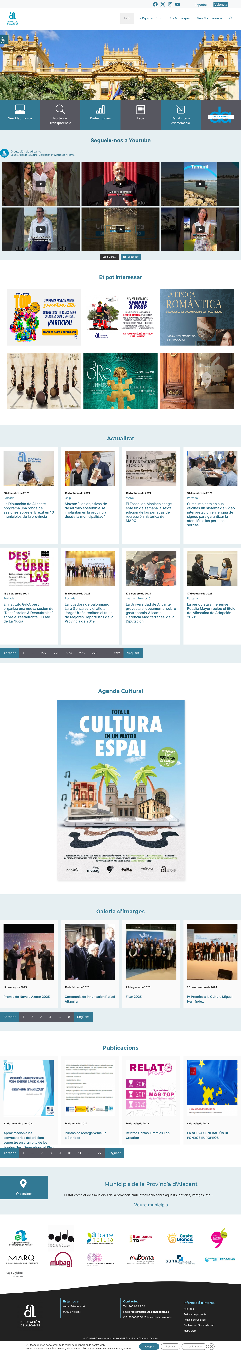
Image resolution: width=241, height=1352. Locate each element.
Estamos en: (72, 1301)
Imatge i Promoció (138, 598)
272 (44, 653)
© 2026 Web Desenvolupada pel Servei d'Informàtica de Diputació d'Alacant (120, 1338)
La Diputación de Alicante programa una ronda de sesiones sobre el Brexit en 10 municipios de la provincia (29, 510)
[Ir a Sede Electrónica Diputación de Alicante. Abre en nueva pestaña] (20, 115)
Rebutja (170, 1346)
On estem (24, 1194)
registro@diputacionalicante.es (150, 1311)
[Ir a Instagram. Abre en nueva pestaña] (170, 4)
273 (56, 653)
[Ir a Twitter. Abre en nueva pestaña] (162, 4)
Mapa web (190, 1330)
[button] (230, 18)
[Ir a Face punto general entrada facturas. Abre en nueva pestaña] (140, 115)
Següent (133, 653)
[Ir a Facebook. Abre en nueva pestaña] (155, 4)
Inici (127, 18)
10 (69, 1153)
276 (94, 653)
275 (82, 653)
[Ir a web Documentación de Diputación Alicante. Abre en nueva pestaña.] (100, 115)
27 (99, 1153)
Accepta (149, 1346)
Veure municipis (151, 1204)
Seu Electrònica (209, 18)
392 (117, 653)
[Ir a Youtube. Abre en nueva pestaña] (177, 4)
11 (79, 1153)
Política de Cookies (195, 1319)
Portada (9, 498)
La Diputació (147, 18)
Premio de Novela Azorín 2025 (27, 997)
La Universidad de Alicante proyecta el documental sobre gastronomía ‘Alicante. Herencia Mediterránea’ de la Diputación (151, 612)
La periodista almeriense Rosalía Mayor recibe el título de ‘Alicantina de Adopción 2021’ (211, 610)
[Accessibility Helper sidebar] (4, 39)
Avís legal (189, 1308)
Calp (68, 498)
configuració (123, 1348)
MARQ (130, 498)
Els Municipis (180, 18)
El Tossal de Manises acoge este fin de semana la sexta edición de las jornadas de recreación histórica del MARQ (149, 512)
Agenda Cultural (120, 691)
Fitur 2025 (134, 997)
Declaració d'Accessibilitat (199, 1325)
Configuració (194, 1346)
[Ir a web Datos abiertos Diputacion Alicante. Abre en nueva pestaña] (221, 115)
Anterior (10, 653)
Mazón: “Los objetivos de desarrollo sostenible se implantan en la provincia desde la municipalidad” (86, 510)
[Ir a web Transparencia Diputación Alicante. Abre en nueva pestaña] (60, 115)
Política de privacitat (195, 1314)
